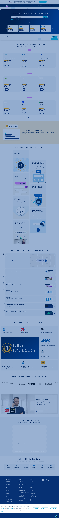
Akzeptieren (7, 510)
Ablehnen (45, 508)
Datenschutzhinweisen (10, 508)
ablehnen (29, 508)
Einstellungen (54, 508)
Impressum (2, 511)
